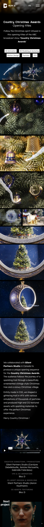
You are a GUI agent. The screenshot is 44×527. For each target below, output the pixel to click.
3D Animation (10, 51)
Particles (26, 55)
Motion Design (13, 55)
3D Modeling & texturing (29, 51)
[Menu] (38, 5)
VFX (35, 55)
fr (30, 5)
